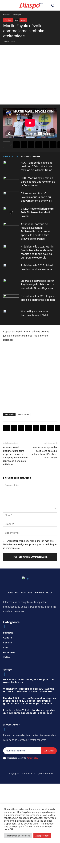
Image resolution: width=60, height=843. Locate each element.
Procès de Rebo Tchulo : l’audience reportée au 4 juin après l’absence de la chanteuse (29, 712)
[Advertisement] (30, 74)
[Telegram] (50, 428)
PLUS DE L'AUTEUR (30, 156)
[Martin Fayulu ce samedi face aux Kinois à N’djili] (11, 315)
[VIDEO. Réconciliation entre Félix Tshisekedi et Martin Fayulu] (11, 212)
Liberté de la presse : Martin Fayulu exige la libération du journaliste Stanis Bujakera (37, 284)
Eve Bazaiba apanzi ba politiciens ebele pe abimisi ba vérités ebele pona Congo (44, 452)
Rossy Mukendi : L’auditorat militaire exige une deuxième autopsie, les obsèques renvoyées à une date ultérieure (15, 456)
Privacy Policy (32, 758)
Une (16, 20)
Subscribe (49, 750)
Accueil (6, 14)
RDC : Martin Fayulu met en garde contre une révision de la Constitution (38, 181)
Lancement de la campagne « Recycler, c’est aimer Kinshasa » (29, 681)
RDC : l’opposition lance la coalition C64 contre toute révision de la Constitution (36, 166)
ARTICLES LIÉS (10, 156)
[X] (24, 144)
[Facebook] (16, 144)
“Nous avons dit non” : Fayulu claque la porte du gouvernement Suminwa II (36, 197)
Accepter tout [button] (42, 835)
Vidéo (23, 20)
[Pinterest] (46, 144)
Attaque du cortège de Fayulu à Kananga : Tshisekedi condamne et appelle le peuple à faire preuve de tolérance (35, 231)
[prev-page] (50, 156)
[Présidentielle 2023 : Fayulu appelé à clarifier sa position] (11, 299)
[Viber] (38, 144)
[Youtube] (49, 779)
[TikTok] (26, 779)
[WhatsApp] (31, 144)
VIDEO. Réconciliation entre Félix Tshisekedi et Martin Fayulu (37, 212)
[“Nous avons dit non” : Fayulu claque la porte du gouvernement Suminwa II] (11, 197)
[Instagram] (19, 779)
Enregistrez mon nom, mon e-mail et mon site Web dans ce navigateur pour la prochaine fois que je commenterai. (29, 544)
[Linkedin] (53, 144)
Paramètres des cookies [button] (18, 835)
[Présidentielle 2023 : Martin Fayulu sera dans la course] (11, 269)
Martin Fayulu (23, 414)
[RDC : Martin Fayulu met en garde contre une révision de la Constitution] (11, 181)
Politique (17, 14)
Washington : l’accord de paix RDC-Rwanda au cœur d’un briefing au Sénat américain (28, 690)
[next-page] (55, 156)
